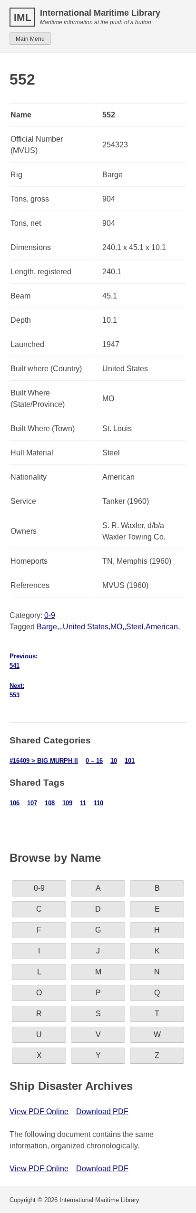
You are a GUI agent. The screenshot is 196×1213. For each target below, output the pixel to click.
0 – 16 (94, 760)
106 (15, 803)
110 (98, 803)
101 (130, 760)
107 (32, 803)
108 (50, 803)
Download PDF (102, 1111)
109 (67, 803)
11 (83, 803)
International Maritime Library (100, 13)
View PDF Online (39, 1111)
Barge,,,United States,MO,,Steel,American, (108, 627)
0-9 (49, 615)
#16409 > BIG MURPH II (44, 760)
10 (113, 760)
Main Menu (30, 39)
